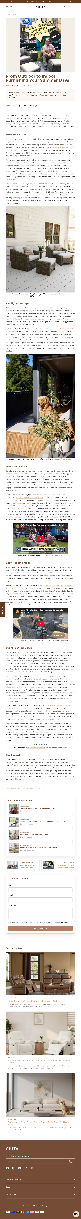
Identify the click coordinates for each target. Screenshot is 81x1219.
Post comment (40, 928)
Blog (14, 14)
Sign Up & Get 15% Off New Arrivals (40, 1)
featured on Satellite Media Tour (29, 497)
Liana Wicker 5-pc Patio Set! (52, 555)
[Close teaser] (5, 602)
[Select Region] (64, 7)
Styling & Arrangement (34, 788)
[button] (7, 7)
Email (10, 895)
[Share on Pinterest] (25, 106)
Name (11, 885)
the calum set (64, 294)
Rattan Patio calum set (61, 459)
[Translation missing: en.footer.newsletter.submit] (71, 1161)
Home (8, 14)
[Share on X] (14, 106)
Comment (12, 905)
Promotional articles (14, 788)
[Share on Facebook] (19, 106)
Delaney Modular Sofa (36, 747)
